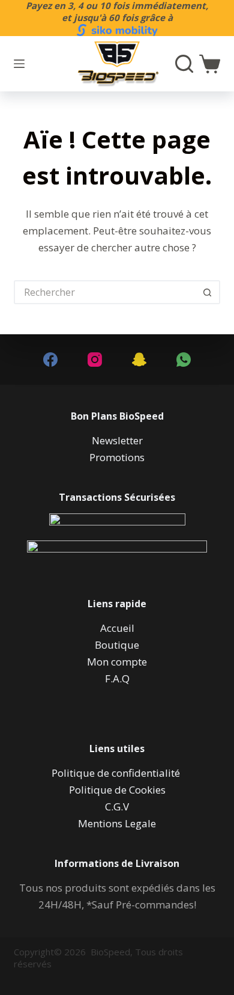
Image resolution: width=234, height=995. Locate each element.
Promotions (117, 457)
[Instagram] (95, 359)
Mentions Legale (117, 823)
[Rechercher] (184, 64)
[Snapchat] (139, 359)
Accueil (117, 628)
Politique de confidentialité (117, 773)
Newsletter (117, 440)
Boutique (117, 645)
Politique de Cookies (117, 790)
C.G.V (117, 806)
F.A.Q (117, 678)
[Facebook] (50, 359)
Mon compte (117, 662)
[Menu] (19, 63)
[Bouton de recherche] (208, 292)
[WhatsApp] (183, 359)
